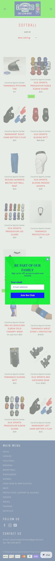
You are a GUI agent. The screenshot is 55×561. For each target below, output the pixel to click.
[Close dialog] (47, 259)
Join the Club (27, 295)
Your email (16, 282)
